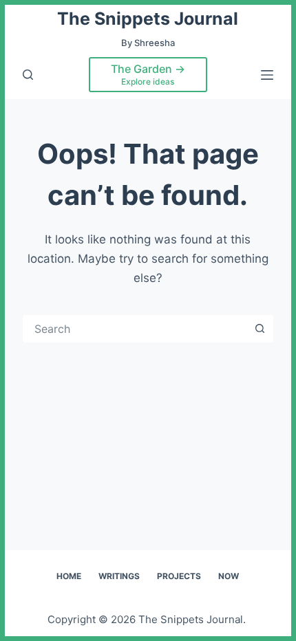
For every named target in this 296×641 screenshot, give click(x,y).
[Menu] (267, 75)
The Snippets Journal (147, 18)
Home (68, 576)
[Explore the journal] (28, 74)
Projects (179, 576)
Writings (119, 576)
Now (228, 576)
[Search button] (259, 328)
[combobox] (135, 329)
